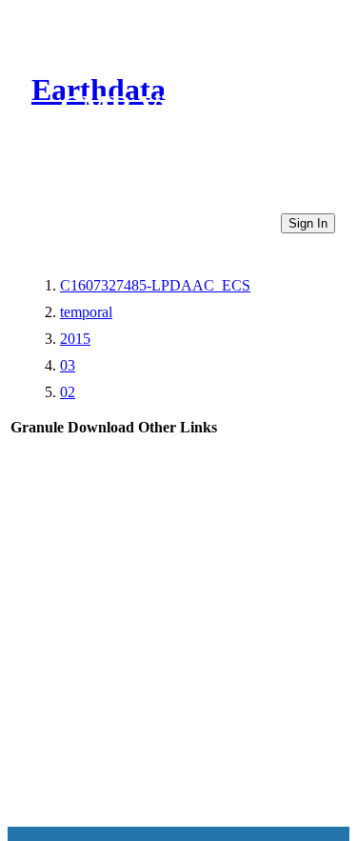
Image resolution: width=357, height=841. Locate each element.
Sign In (307, 223)
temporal (86, 312)
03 (67, 365)
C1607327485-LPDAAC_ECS (155, 285)
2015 (75, 338)
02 (67, 392)
